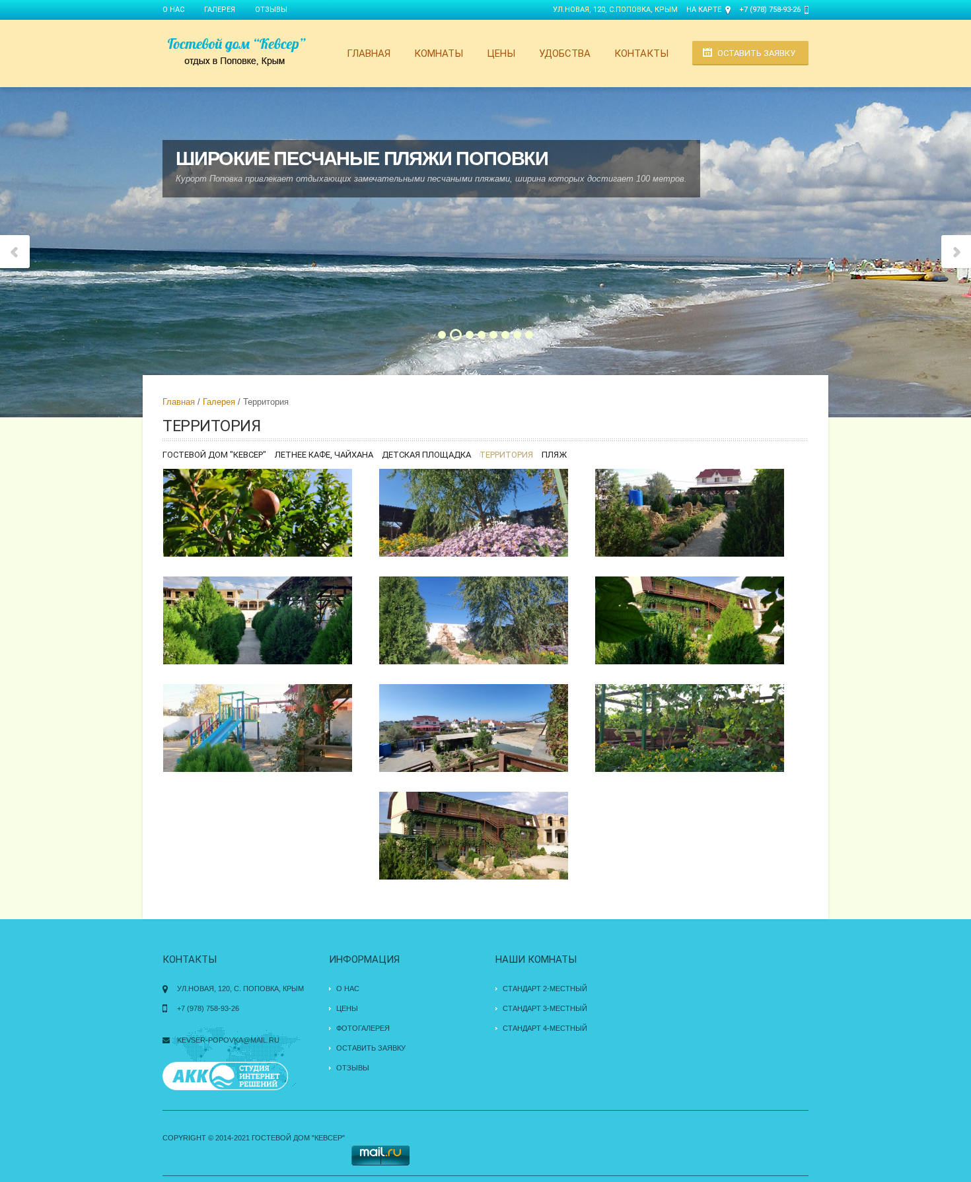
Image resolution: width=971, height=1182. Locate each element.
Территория (506, 455)
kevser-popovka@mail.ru (228, 1040)
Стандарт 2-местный (545, 988)
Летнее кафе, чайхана (324, 455)
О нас (173, 9)
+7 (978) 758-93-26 (770, 9)
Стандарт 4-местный (545, 1028)
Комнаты (438, 53)
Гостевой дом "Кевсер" (214, 455)
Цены (501, 53)
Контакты (641, 53)
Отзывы (271, 9)
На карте (703, 9)
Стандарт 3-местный (545, 1008)
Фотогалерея (363, 1028)
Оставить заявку (756, 53)
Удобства (565, 53)
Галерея (219, 9)
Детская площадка (426, 455)
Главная (368, 53)
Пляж (554, 455)
